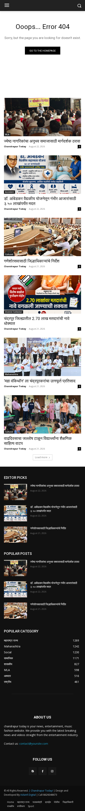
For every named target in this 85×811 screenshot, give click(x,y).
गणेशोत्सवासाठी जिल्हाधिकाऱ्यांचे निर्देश (32, 261)
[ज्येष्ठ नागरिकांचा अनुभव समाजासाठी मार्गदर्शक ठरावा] (42, 117)
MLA (7, 134)
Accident (9, 192)
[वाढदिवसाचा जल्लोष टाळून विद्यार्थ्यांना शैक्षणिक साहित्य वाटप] (42, 414)
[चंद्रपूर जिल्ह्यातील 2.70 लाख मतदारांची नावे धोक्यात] (42, 294)
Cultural (9, 254)
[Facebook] (42, 771)
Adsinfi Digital (28, 794)
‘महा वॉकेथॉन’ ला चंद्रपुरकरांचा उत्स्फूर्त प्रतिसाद (40, 381)
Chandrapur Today (15, 146)
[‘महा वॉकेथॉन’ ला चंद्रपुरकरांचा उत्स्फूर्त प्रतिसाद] (42, 357)
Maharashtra (11, 374)
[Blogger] (33, 771)
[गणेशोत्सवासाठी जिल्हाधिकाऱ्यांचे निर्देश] (42, 237)
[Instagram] (52, 771)
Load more (41, 457)
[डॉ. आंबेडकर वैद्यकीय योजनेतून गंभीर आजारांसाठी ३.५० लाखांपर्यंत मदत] (42, 174)
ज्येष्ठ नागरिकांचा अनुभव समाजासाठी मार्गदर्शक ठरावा (42, 141)
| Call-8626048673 (46, 794)
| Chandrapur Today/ (41, 790)
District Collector (13, 311)
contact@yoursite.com (33, 743)
